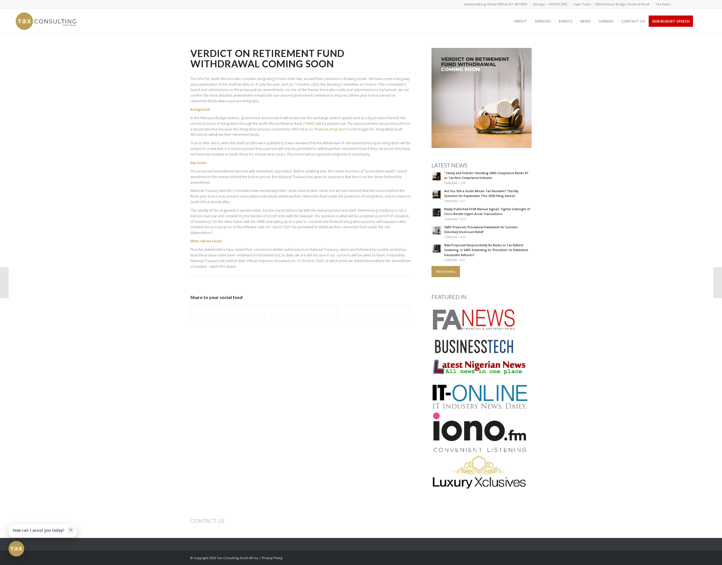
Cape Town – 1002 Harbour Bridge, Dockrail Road (611, 4)
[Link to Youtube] (703, 4)
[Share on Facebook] (227, 312)
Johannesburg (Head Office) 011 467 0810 (495, 4)
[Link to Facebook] (678, 4)
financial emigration (330, 129)
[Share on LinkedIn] (374, 312)
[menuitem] (495, 4)
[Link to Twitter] (695, 4)
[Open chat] (16, 549)
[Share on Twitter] (300, 312)
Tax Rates (663, 4)
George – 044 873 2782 (550, 4)
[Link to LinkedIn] (686, 4)
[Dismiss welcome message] (70, 529)
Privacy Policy (272, 558)
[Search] (702, 21)
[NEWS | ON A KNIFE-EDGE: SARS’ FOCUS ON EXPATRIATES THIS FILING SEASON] (717, 282)
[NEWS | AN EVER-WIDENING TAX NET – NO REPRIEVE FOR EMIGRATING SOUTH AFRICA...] (4, 282)
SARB (309, 123)
